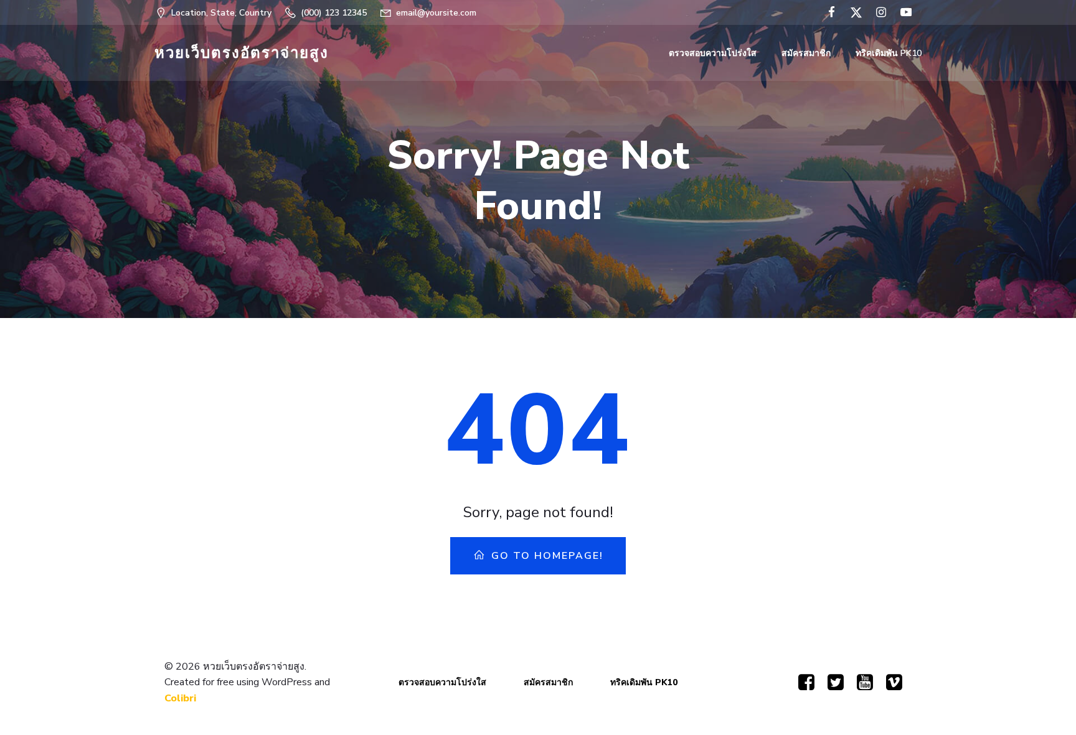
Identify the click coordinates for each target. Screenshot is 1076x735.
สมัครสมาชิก (806, 53)
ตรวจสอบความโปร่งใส (713, 53)
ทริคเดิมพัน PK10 (889, 53)
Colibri (180, 698)
